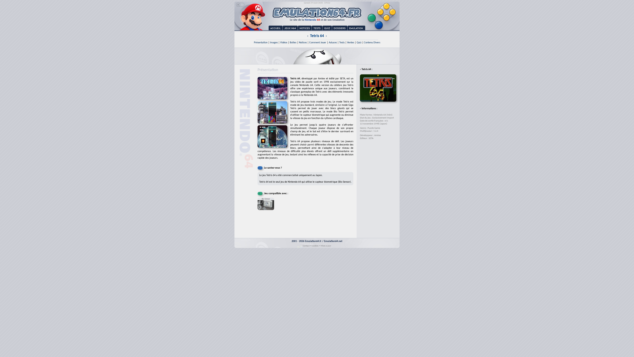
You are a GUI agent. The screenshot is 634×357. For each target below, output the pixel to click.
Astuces (333, 42)
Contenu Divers (372, 42)
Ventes (350, 42)
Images (274, 42)
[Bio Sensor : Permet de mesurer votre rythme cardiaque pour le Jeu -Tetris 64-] (267, 211)
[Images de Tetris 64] (274, 124)
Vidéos (283, 42)
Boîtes (293, 42)
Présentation (260, 42)
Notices (303, 42)
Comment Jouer (317, 42)
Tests (342, 42)
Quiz (359, 42)
